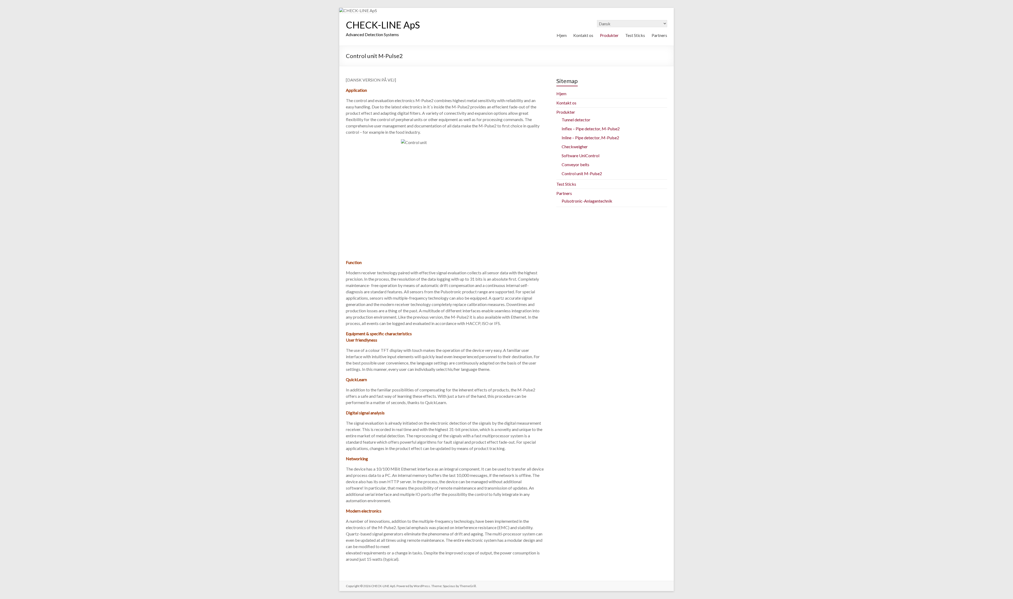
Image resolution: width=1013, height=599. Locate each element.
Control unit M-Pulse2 (582, 173)
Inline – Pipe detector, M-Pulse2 (590, 137)
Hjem (562, 35)
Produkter (609, 35)
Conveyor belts (575, 164)
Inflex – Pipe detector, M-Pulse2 (591, 128)
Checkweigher (575, 146)
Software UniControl (580, 155)
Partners (659, 35)
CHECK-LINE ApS (383, 25)
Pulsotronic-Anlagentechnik (587, 200)
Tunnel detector (576, 119)
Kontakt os (583, 35)
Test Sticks (635, 35)
